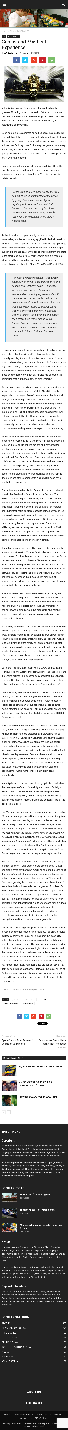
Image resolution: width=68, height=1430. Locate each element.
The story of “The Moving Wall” (35, 1194)
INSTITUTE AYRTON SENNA (16, 1346)
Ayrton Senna (17, 1000)
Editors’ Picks (41, 1414)
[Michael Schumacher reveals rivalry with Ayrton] (9, 1227)
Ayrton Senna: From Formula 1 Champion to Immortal (17, 1042)
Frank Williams (44, 1000)
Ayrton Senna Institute (23, 1414)
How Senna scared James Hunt (38, 1097)
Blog (4, 36)
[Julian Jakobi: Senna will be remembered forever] (9, 1085)
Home (4, 31)
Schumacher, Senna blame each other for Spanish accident (52, 1044)
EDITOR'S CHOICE (11, 1337)
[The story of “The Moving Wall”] (9, 1197)
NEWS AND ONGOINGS (14, 1327)
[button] (63, 4)
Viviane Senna (26, 1418)
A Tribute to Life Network (16, 53)
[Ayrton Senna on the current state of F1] (9, 1070)
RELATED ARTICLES (13, 1058)
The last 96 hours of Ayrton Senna (37, 1209)
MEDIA (5, 1351)
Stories (7, 1414)
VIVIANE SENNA (10, 1361)
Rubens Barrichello (11, 1003)
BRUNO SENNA (10, 1342)
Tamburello (28, 1003)
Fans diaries (55, 1414)
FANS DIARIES (13, 36)
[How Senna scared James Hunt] (9, 1100)
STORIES (6, 1323)
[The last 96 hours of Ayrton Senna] (9, 1213)
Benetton (30, 1000)
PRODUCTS (8, 1356)
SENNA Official (41, 1418)
